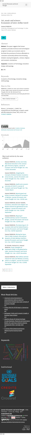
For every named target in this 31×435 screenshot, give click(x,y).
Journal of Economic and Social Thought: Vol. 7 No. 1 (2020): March (16, 188)
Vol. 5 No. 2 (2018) (6, 13)
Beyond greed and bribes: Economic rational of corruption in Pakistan (16, 195)
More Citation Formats (9, 98)
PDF (4, 37)
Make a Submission (9, 287)
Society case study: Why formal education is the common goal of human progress (16, 163)
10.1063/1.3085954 (6, 114)
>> (10, 270)
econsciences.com (6, 413)
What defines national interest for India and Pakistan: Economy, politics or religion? (17, 258)
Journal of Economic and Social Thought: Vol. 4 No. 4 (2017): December (16, 167)
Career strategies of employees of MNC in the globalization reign (16, 249)
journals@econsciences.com (14, 415)
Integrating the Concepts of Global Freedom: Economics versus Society (16, 175)
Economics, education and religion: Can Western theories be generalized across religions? (16, 206)
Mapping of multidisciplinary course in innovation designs (16, 217)
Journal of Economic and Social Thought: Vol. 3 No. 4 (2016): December (16, 178)
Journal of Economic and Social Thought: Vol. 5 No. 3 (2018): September (15, 210)
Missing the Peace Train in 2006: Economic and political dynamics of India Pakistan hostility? (15, 236)
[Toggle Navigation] (26, 4)
